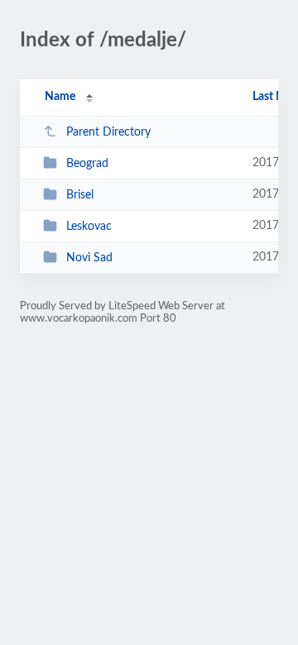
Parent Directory (108, 132)
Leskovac (89, 226)
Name (60, 97)
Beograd (87, 164)
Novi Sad (89, 258)
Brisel (80, 195)
